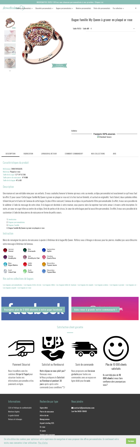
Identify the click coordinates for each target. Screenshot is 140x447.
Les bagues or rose (24, 287)
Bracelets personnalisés (44, 8)
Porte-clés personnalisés (102, 8)
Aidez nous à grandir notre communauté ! (95, 309)
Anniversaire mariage (47, 434)
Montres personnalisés (83, 8)
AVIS (114, 153)
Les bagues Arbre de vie (32, 284)
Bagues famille (13, 225)
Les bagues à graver (117, 284)
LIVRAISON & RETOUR (49, 153)
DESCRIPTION (10, 153)
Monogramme (44, 419)
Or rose (42, 426)
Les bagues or (131, 284)
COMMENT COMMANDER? (74, 153)
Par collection (117, 8)
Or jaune (43, 430)
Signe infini (44, 407)
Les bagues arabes (101, 284)
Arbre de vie (44, 415)
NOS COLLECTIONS (98, 153)
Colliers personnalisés (23, 8)
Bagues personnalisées (64, 8)
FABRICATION (28, 153)
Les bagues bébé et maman (66, 284)
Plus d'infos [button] (43, 442)
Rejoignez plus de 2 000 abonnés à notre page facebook (33, 309)
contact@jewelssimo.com (83, 407)
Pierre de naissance (47, 411)
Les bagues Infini (49, 284)
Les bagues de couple (85, 284)
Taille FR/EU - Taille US (78, 28)
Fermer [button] (131, 441)
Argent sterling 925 (47, 423)
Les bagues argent (9, 287)
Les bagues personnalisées (12, 284)
